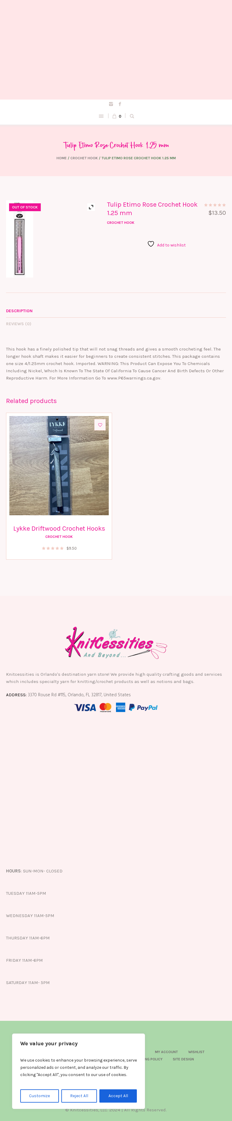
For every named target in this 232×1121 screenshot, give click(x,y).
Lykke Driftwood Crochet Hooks (59, 528)
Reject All (79, 1095)
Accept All (118, 1095)
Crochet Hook (84, 158)
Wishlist (196, 1052)
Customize (39, 1095)
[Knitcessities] (116, 50)
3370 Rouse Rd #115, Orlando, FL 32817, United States (79, 695)
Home (61, 158)
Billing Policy (150, 1059)
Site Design (183, 1059)
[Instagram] (111, 104)
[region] (78, 1071)
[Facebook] (120, 104)
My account (166, 1052)
